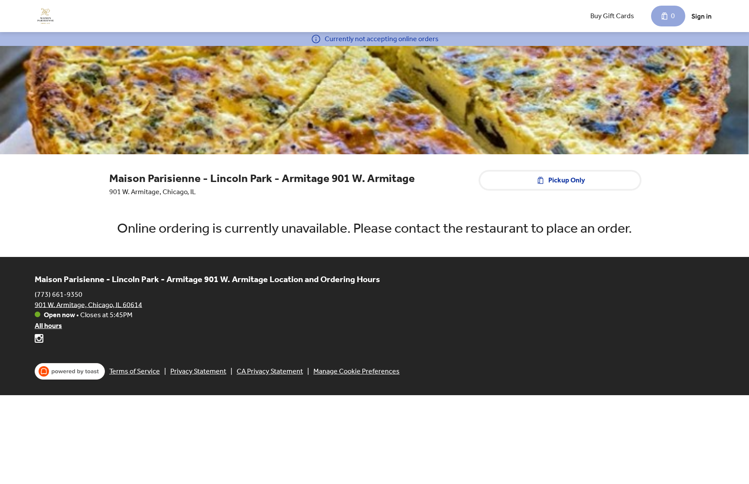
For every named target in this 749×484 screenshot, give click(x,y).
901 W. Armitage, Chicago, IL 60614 (88, 304)
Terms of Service (134, 371)
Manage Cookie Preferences (356, 371)
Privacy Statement (198, 371)
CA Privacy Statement (270, 371)
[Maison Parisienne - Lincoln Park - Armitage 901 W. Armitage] (45, 16)
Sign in (701, 16)
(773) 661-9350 (58, 294)
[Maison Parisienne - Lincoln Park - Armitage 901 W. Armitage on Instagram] (39, 340)
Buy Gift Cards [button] (612, 16)
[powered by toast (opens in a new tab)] (70, 371)
